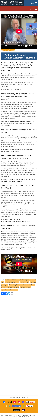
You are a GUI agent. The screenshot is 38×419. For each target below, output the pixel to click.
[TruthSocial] (23, 402)
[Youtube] (14, 402)
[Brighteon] (16, 410)
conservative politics (11, 282)
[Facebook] (4, 402)
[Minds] (6, 406)
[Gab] (9, 406)
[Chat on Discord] (23, 410)
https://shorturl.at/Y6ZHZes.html (11, 89)
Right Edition (5, 50)
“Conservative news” (11, 280)
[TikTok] (11, 402)
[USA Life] (16, 406)
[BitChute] (30, 402)
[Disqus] (19, 320)
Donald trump (24, 282)
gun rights (4, 285)
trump (15, 290)
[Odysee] (29, 406)
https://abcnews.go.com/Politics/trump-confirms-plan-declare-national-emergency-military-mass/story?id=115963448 (18, 123)
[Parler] (19, 402)
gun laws (33, 282)
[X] (8, 402)
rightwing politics (6, 290)
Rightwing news (25, 287)
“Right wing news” (25, 280)
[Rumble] (24, 406)
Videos (13, 50)
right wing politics (13, 287)
